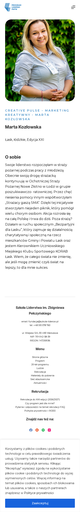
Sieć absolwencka (40, 379)
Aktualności (40, 382)
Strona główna (40, 357)
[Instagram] (49, 430)
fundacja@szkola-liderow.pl (43, 321)
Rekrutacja (40, 371)
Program (40, 360)
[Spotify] (43, 430)
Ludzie (40, 368)
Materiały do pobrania (42, 375)
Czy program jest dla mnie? (40, 403)
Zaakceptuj (40, 503)
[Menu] (73, 7)
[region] (40, 476)
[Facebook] (30, 430)
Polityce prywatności (39, 493)
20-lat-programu (40, 364)
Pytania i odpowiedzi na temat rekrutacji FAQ (40, 407)
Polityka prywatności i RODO (40, 410)
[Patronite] (37, 430)
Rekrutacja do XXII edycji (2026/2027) (40, 399)
